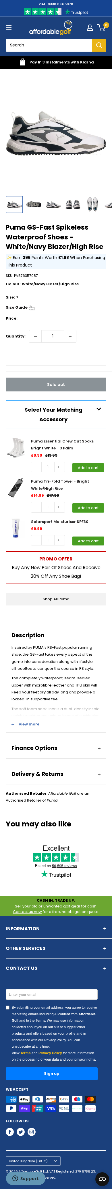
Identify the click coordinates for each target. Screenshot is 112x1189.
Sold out (56, 384)
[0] (101, 27)
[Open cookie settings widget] (102, 1179)
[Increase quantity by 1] (70, 336)
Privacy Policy (50, 1053)
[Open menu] (8, 27)
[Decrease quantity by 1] (35, 336)
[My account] (90, 28)
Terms (25, 1053)
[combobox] (49, 45)
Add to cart (88, 467)
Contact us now (27, 911)
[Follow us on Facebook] (10, 1132)
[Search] (99, 45)
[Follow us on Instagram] (32, 1132)
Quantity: (16, 336)
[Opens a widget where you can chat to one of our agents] (25, 1179)
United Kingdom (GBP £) (28, 1161)
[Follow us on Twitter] (21, 1132)
